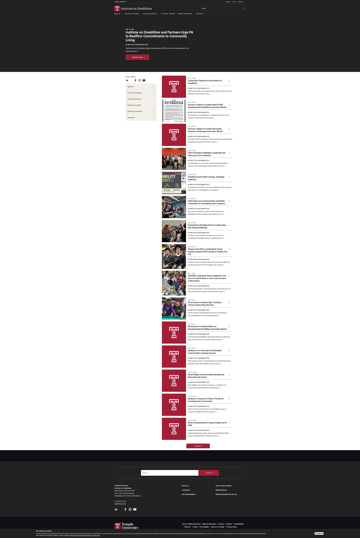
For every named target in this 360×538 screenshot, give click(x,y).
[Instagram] (139, 80)
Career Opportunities (223, 486)
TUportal (187, 527)
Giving (234, 1)
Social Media (238, 524)
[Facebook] (135, 80)
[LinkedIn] (127, 80)
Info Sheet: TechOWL (168, 14)
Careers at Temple (218, 527)
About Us (117, 14)
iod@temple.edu (120, 504)
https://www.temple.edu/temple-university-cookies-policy (83, 535)
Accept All (319, 533)
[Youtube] (143, 80)
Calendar (227, 1)
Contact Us (241, 1)
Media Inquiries (221, 490)
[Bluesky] (131, 80)
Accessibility (204, 527)
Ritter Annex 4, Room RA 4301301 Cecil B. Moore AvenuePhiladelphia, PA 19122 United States (127, 493)
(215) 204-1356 (120, 501)
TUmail (194, 527)
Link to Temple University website (126, 526)
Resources (200, 14)
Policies (229, 524)
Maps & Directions (209, 524)
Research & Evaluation (185, 14)
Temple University (120, 1)
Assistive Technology (132, 14)
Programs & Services (150, 14)
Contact (221, 524)
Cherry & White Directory (191, 524)
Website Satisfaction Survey (226, 494)
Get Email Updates (188, 494)
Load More (198, 446)
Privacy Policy (231, 527)
